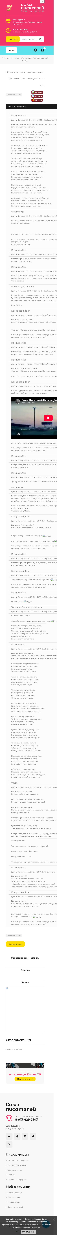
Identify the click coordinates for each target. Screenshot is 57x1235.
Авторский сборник (20, 636)
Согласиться (28, 1232)
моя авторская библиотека (24, 851)
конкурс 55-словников (21, 856)
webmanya (17, 211)
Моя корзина (14, 1202)
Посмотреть (23, 1079)
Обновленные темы (16, 72)
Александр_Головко (22, 286)
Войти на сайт (15, 1193)
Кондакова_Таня (20, 311)
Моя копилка (17, 305)
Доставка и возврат (18, 1160)
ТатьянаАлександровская (26, 607)
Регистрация (14, 1197)
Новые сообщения (35, 72)
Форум (11, 1175)
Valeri (14, 783)
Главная (5, 58)
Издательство (15, 1170)
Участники (14, 78)
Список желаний (15, 1207)
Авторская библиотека (22, 639)
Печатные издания (17, 1165)
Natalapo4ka (18, 115)
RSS (41, 85)
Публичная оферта (17, 1179)
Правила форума (29, 78)
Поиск (40, 78)
